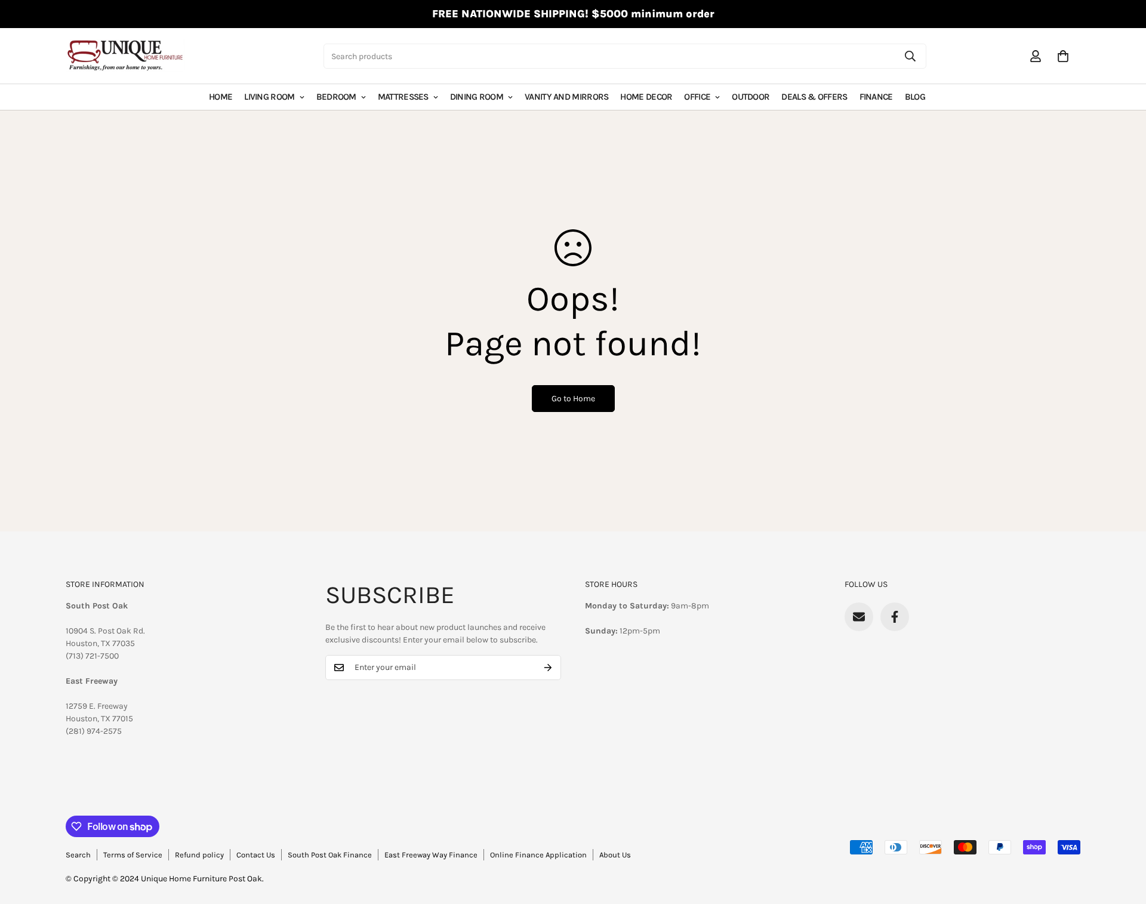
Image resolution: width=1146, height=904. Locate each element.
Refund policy (199, 854)
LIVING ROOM (269, 96)
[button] (1063, 56)
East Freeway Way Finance (431, 854)
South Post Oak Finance (330, 854)
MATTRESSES (403, 96)
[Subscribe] (548, 667)
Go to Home (573, 398)
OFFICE (697, 96)
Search (78, 854)
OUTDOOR (750, 96)
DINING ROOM (476, 96)
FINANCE (876, 96)
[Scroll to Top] (1122, 839)
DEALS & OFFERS (814, 96)
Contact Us (255, 854)
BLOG (915, 96)
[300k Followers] (894, 616)
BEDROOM (336, 96)
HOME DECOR (646, 96)
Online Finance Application (538, 854)
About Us (615, 854)
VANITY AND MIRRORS (566, 96)
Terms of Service (132, 854)
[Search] (910, 56)
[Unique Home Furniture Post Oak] (125, 56)
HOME (220, 96)
